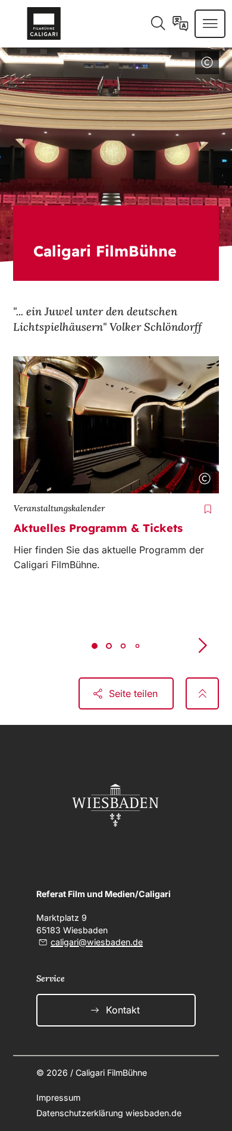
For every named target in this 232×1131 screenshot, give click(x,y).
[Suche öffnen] (158, 23)
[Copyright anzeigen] (204, 64)
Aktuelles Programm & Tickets (98, 528)
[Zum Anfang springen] (203, 693)
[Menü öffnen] (210, 23)
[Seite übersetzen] (180, 23)
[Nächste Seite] (202, 645)
